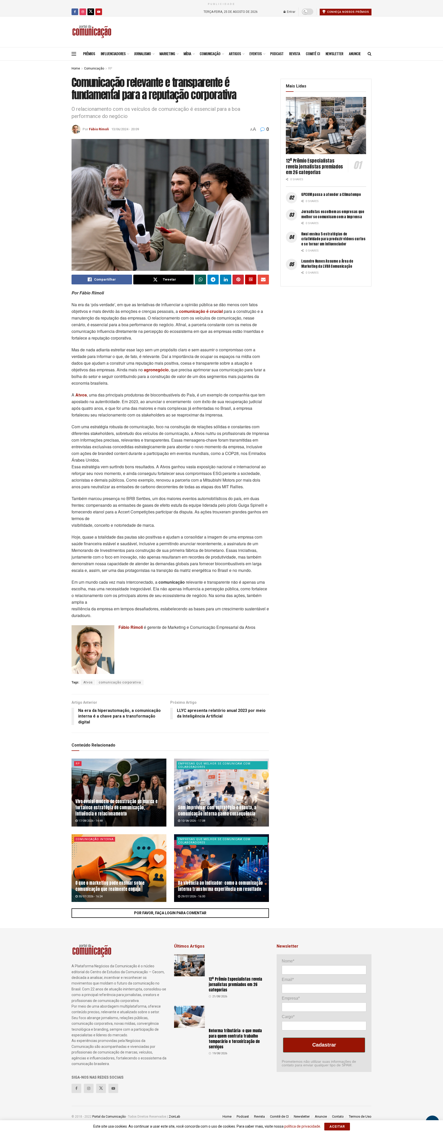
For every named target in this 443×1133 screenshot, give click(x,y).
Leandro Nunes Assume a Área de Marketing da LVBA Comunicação (327, 264)
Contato (338, 1116)
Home (76, 68)
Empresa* (291, 998)
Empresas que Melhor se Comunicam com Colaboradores (214, 765)
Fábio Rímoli (99, 129)
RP (110, 68)
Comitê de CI (279, 1116)
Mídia (187, 53)
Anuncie (355, 53)
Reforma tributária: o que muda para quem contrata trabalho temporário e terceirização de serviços (235, 1039)
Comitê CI (313, 53)
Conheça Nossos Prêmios (347, 12)
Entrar (290, 12)
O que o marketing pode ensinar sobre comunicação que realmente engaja (110, 886)
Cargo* (288, 1017)
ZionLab (174, 1116)
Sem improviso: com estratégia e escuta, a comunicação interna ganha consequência (217, 810)
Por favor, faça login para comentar (170, 913)
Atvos (88, 682)
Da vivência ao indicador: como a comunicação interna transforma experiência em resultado (220, 886)
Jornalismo (142, 53)
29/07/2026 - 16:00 (192, 896)
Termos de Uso (360, 1116)
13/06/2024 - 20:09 (125, 129)
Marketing (167, 53)
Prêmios (89, 53)
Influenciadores (113, 53)
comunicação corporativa (120, 682)
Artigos (235, 53)
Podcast (277, 53)
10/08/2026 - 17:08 (192, 820)
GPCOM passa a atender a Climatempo (331, 194)
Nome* (288, 961)
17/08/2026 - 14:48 (90, 820)
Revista (294, 53)
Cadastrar (324, 1045)
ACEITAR (337, 1126)
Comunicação (210, 53)
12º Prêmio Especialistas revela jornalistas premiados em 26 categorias (314, 166)
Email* (288, 979)
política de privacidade (302, 1126)
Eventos (255, 53)
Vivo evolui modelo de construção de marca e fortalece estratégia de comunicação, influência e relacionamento (116, 807)
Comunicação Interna (95, 839)
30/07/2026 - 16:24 (90, 896)
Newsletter (334, 53)
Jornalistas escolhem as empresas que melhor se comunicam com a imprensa (332, 214)
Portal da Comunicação (109, 1116)
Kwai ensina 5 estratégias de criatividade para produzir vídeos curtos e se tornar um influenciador (333, 239)
